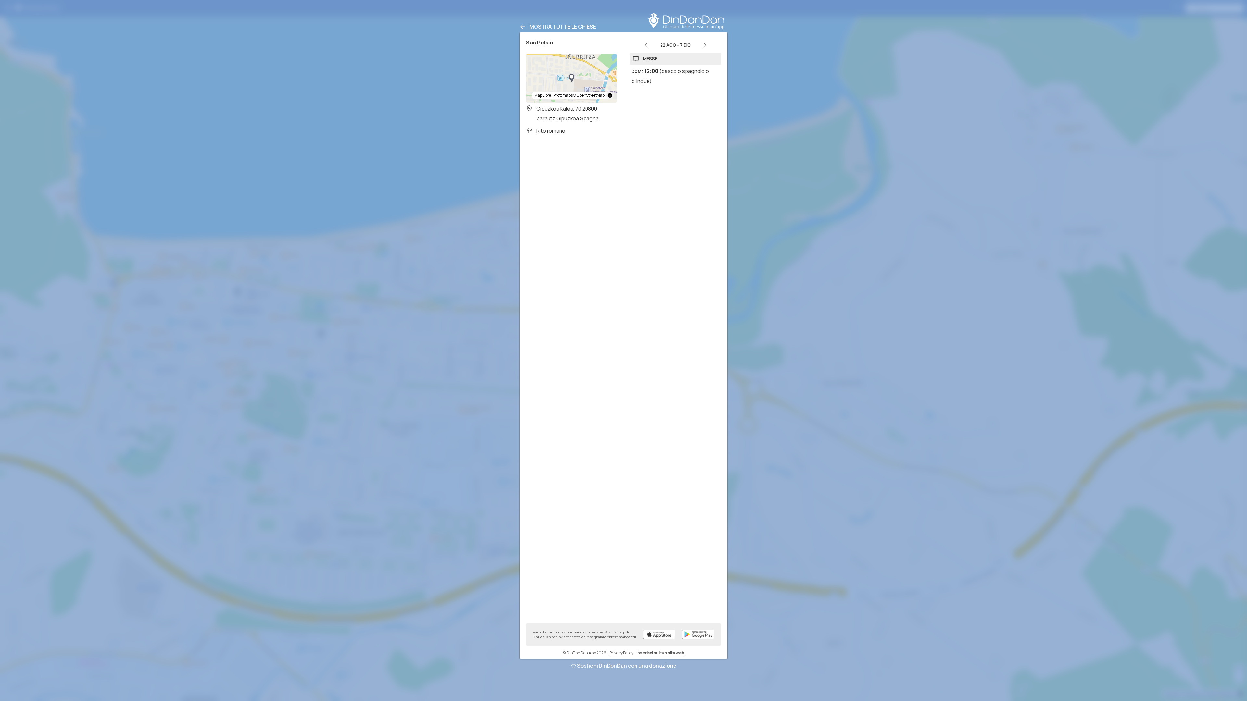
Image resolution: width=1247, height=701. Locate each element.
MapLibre (542, 95)
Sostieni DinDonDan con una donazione (626, 665)
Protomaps (563, 95)
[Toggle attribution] (610, 95)
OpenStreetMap (591, 95)
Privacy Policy (621, 653)
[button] (571, 78)
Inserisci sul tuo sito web (660, 653)
